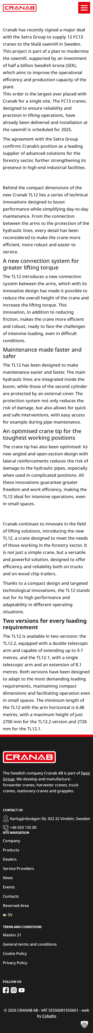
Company (11, 840)
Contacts (11, 896)
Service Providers (18, 868)
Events (9, 887)
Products (11, 850)
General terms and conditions (30, 944)
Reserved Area (16, 905)
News (8, 877)
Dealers (10, 859)
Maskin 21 (12, 935)
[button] (84, 1024)
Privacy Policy (15, 962)
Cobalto (49, 1016)
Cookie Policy (15, 953)
